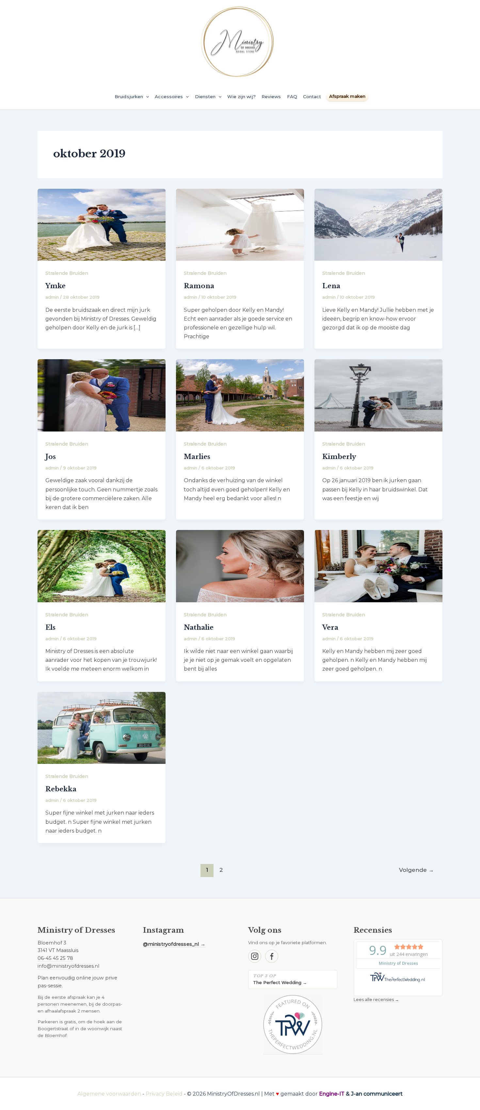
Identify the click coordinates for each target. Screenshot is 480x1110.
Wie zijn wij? (241, 96)
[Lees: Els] (102, 566)
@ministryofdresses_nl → (174, 944)
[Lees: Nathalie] (240, 566)
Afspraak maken (347, 96)
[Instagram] (254, 956)
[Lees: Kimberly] (378, 395)
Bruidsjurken (129, 96)
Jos (50, 457)
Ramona (199, 286)
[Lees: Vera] (378, 566)
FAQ (292, 96)
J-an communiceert (377, 1094)
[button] (146, 96)
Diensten (205, 96)
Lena (331, 286)
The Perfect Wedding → (280, 982)
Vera (330, 627)
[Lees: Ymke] (102, 224)
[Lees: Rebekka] (102, 727)
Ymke (55, 286)
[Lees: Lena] (378, 224)
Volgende (416, 869)
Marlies (197, 457)
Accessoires (169, 96)
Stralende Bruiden (66, 273)
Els (50, 627)
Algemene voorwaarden (109, 1094)
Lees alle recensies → (376, 999)
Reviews (271, 96)
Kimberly (339, 457)
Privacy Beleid (164, 1094)
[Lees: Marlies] (240, 395)
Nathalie (199, 627)
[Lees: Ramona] (240, 224)
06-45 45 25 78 (55, 958)
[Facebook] (271, 956)
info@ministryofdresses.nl (68, 966)
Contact (312, 96)
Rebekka (60, 789)
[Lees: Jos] (102, 395)
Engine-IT (331, 1094)
